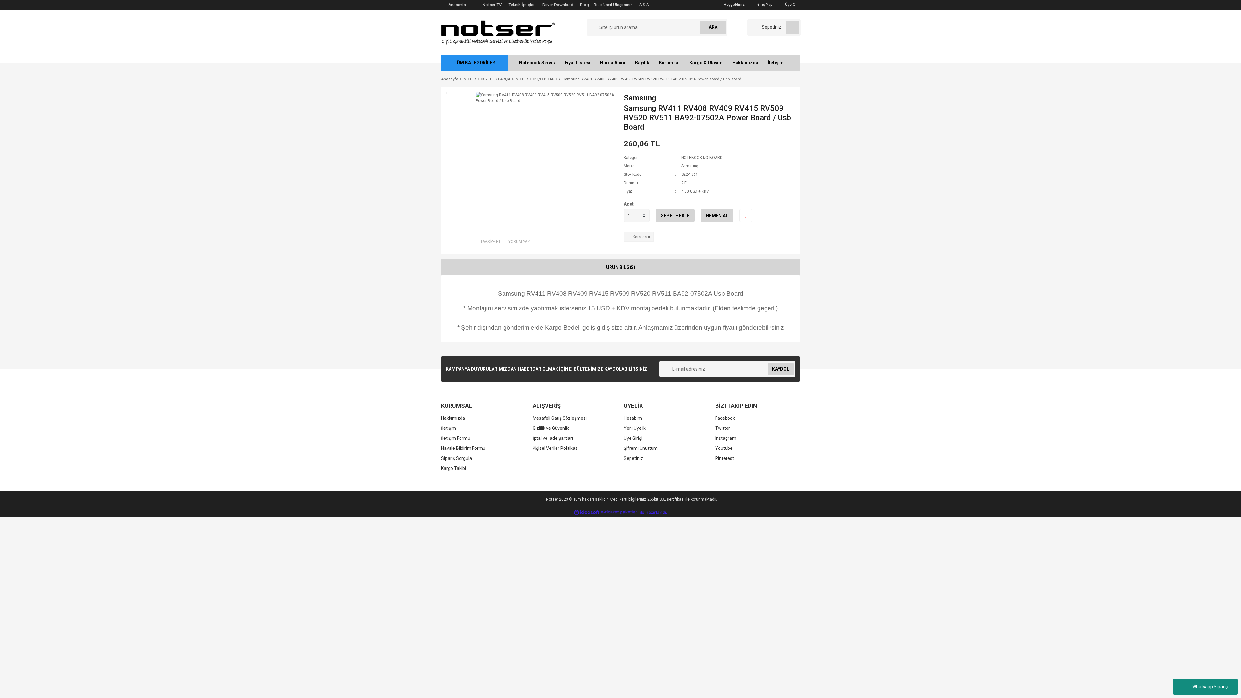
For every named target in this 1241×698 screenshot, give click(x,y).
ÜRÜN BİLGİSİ (620, 267)
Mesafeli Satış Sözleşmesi (560, 418)
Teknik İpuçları (522, 4)
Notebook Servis (537, 62)
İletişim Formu (455, 438)
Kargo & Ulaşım (706, 62)
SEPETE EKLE (675, 215)
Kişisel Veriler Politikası (555, 448)
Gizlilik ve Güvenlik (551, 428)
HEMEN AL (717, 215)
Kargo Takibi (453, 468)
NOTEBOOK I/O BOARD (702, 157)
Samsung (640, 97)
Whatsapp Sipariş (1210, 686)
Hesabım (633, 418)
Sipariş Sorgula (456, 458)
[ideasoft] (586, 512)
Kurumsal (669, 62)
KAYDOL (780, 369)
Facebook (725, 418)
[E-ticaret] (620, 512)
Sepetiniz (633, 458)
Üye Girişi (633, 438)
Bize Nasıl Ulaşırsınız (613, 4)
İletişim (776, 62)
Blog (584, 4)
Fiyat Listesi (577, 62)
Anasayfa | (461, 4)
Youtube (724, 448)
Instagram (725, 438)
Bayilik (642, 62)
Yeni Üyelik (635, 428)
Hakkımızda (745, 62)
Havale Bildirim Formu (463, 448)
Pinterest (724, 458)
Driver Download (557, 4)
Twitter (722, 428)
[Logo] (498, 32)
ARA (713, 27)
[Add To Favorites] (745, 215)
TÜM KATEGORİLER (474, 62)
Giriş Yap (764, 4)
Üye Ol (790, 4)
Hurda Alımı (612, 62)
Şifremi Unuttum (641, 448)
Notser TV (492, 4)
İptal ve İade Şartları (553, 438)
